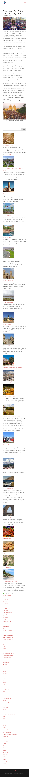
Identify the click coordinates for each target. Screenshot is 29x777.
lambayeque (6, 689)
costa (4, 644)
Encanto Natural (7, 657)
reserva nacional (7, 732)
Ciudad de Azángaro (8, 193)
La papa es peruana (8, 553)
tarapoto (5, 754)
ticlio (4, 757)
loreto (4, 693)
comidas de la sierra (8, 639)
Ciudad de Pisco (7, 324)
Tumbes (5, 761)
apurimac (5, 603)
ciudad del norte (7, 633)
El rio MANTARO (7, 567)
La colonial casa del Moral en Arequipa (12, 367)
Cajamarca (5, 617)
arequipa (5, 606)
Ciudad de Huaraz (7, 470)
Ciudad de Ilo (6, 259)
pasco (4, 716)
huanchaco (5, 666)
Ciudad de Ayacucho (8, 630)
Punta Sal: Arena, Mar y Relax (10, 581)
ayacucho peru (6, 615)
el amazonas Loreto (8, 655)
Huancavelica (6, 662)
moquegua (5, 707)
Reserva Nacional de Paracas (10, 734)
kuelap (4, 682)
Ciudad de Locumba (8, 302)
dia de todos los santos (8, 653)
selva (4, 739)
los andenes (6, 696)
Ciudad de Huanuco (8, 444)
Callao (4, 619)
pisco (4, 721)
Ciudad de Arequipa (8, 517)
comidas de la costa (8, 635)
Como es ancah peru (8, 642)
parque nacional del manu (9, 714)
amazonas (5, 599)
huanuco (5, 669)
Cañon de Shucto (7, 621)
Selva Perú (5, 741)
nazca (4, 711)
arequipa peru (6, 608)
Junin (4, 680)
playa (4, 725)
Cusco (4, 646)
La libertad (5, 684)
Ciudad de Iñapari (7, 215)
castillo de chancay (7, 624)
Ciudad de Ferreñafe (8, 280)
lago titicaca (6, 687)
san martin (5, 736)
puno (4, 727)
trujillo (4, 759)
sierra (4, 748)
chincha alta (6, 626)
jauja (4, 678)
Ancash (5, 601)
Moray (4, 709)
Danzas (5, 651)
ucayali (4, 763)
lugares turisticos (7, 698)
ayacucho (5, 610)
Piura (4, 723)
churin (4, 628)
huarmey (5, 673)
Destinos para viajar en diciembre (11, 416)
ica (3, 675)
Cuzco (4, 648)
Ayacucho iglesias (7, 612)
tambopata (5, 752)
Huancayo (5, 664)
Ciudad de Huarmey (8, 488)
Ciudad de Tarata (7, 237)
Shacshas (5, 743)
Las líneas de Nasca (8, 145)
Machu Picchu (6, 700)
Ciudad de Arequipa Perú (9, 382)
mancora (5, 705)
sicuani (4, 745)
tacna (4, 750)
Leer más (9, 154)
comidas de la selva (8, 637)
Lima (4, 691)
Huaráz (4, 671)
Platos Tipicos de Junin (8, 538)
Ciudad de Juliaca (7, 346)
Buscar (23, 129)
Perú (4, 718)
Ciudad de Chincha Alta (9, 396)
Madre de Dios (6, 702)
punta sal (5, 730)
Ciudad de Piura (7, 595)
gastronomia (6, 660)
